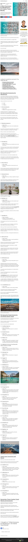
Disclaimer (21, 538)
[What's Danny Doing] (3, 1)
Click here (21, 45)
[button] (23, 1)
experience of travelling (6, 426)
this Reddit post (3, 275)
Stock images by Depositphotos (20, 539)
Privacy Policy (17, 538)
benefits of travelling (11, 135)
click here (14, 516)
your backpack (16, 206)
